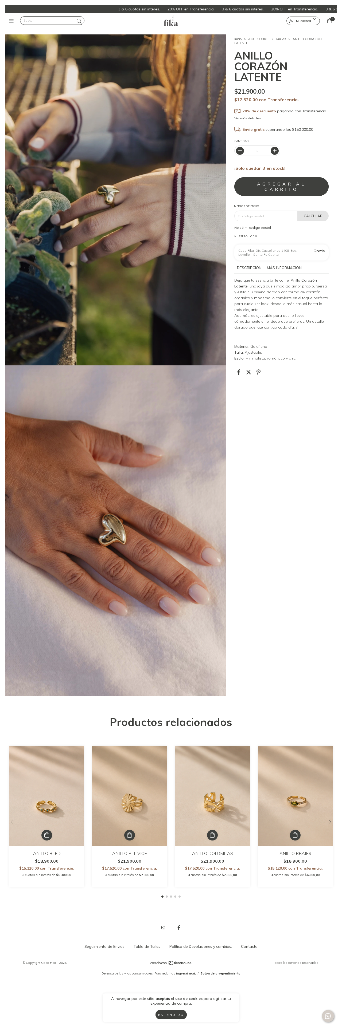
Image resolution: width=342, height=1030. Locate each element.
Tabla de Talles (147, 946)
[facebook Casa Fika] (179, 927)
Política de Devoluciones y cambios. (200, 946)
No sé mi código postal (252, 228)
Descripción (249, 267)
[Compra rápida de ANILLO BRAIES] (295, 835)
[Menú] (12, 21)
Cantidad (241, 141)
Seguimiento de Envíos (104, 946)
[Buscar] (79, 21)
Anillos (281, 39)
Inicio (238, 39)
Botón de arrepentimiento (220, 973)
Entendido (171, 1015)
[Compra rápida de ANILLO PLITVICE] (129, 835)
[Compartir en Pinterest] (258, 371)
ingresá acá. (186, 973)
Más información (284, 267)
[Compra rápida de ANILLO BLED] (46, 835)
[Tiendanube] (171, 964)
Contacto (249, 946)
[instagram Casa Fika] (163, 927)
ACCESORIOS (258, 39)
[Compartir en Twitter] (248, 371)
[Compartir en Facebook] (238, 371)
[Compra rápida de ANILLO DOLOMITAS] (212, 835)
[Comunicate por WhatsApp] (328, 1016)
